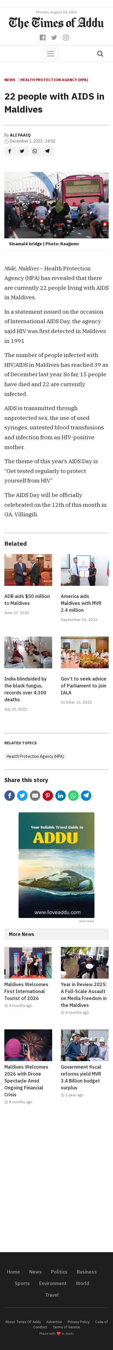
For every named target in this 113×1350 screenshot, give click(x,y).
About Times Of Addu (23, 1322)
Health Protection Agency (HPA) (54, 79)
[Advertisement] (56, 1182)
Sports (22, 1283)
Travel (52, 1295)
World (82, 1283)
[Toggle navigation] (51, 53)
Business (87, 1272)
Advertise (54, 1322)
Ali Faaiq (20, 135)
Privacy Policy (79, 1322)
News (9, 79)
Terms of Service (66, 1327)
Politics (59, 1272)
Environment (53, 1283)
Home (13, 1272)
